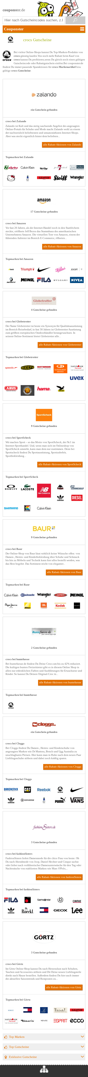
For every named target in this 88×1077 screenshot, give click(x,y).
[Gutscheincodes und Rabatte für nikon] (27, 606)
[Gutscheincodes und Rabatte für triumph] (27, 270)
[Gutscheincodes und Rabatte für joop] (77, 270)
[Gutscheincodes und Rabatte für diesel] (77, 498)
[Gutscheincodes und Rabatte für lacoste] (27, 487)
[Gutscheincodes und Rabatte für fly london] (27, 178)
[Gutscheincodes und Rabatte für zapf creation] (60, 270)
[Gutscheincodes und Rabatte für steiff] (60, 178)
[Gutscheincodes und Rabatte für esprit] (60, 1021)
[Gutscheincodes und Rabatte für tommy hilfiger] (44, 911)
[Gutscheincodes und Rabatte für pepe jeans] (11, 606)
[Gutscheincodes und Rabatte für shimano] (11, 508)
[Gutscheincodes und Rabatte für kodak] (60, 606)
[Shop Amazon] (44, 205)
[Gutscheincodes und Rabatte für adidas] (60, 498)
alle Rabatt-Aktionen (62, 144)
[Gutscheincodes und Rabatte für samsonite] (44, 900)
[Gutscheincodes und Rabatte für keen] (27, 368)
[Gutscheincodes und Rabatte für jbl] (44, 606)
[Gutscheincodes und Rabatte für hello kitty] (11, 178)
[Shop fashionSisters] (44, 836)
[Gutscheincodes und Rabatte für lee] (77, 911)
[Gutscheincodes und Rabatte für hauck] (11, 270)
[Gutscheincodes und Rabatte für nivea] (77, 280)
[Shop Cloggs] (44, 726)
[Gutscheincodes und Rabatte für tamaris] (27, 1021)
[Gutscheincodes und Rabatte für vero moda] (77, 606)
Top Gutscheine (19, 1047)
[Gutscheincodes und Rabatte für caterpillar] (27, 790)
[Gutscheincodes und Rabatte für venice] (44, 1021)
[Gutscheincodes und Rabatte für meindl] (27, 280)
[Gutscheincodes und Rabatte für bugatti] (60, 900)
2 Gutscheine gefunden (44, 647)
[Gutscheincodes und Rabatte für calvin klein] (27, 168)
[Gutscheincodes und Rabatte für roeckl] (27, 911)
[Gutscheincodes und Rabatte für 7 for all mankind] (60, 168)
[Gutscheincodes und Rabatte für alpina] (60, 595)
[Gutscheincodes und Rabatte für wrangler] (77, 178)
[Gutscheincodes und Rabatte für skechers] (77, 487)
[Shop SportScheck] (44, 420)
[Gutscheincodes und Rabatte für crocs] (11, 706)
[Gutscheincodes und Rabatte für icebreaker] (60, 369)
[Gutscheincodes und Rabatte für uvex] (77, 378)
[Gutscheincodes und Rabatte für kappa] (60, 487)
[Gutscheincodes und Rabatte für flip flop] (44, 168)
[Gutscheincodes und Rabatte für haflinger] (77, 368)
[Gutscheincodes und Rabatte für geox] (60, 911)
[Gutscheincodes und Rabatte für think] (60, 1010)
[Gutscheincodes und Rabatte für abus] (11, 389)
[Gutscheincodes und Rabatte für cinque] (77, 900)
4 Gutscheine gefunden (44, 309)
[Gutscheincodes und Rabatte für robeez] (11, 1010)
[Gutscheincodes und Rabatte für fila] (44, 280)
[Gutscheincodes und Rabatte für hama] (44, 389)
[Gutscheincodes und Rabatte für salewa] (60, 389)
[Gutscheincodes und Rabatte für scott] (11, 280)
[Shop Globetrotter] (44, 304)
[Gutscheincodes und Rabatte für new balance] (44, 491)
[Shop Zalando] (44, 103)
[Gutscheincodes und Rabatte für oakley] (11, 487)
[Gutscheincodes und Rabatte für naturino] (11, 168)
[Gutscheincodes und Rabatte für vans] (77, 800)
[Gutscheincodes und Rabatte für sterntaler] (44, 1010)
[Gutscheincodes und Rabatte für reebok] (44, 790)
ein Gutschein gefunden (44, 109)
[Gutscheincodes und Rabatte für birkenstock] (11, 790)
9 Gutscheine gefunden (44, 426)
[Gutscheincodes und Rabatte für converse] (27, 800)
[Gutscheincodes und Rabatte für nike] (44, 270)
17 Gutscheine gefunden (44, 211)
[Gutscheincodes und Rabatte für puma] (60, 800)
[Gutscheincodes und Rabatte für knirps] (27, 900)
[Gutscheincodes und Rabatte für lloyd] (44, 178)
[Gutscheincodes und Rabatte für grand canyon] (27, 391)
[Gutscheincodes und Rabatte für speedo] (11, 368)
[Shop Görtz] (44, 946)
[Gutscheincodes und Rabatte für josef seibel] (77, 168)
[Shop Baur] (44, 531)
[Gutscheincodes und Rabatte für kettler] (27, 508)
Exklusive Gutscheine (23, 1057)
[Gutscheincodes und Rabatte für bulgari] (60, 280)
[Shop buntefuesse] (44, 641)
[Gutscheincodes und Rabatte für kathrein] (44, 368)
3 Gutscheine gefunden (44, 842)
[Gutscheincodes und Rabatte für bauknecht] (27, 595)
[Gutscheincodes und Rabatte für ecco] (77, 1021)
